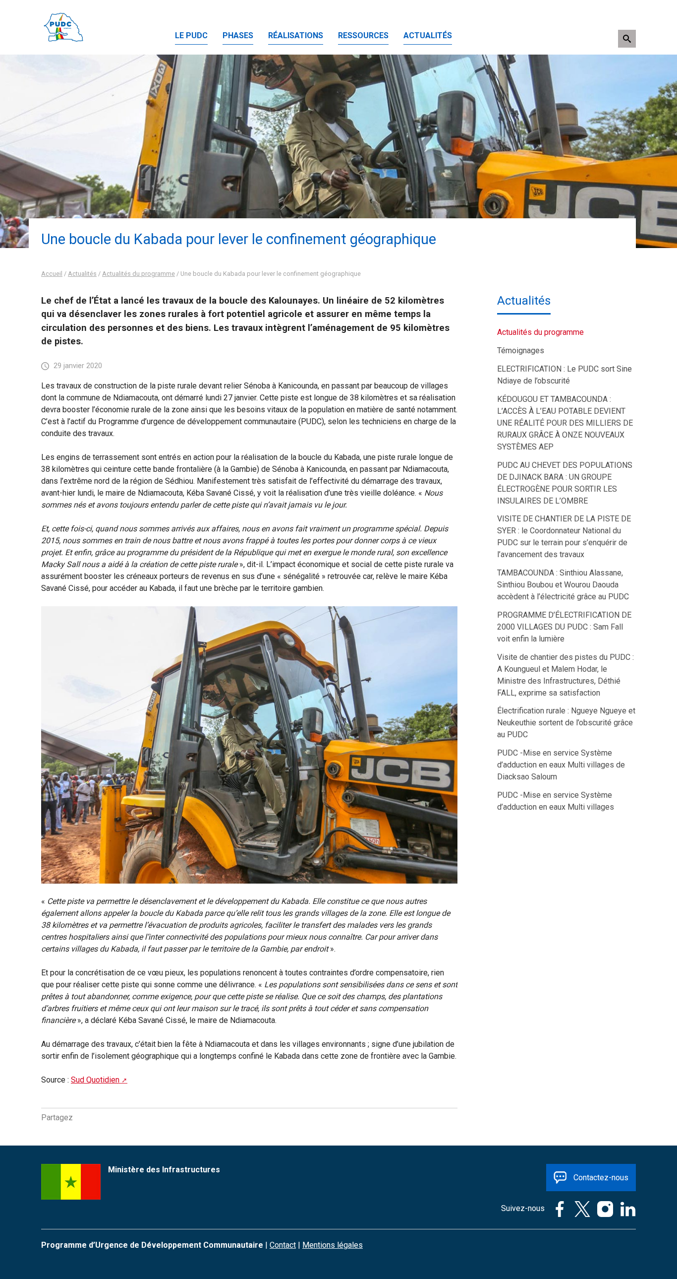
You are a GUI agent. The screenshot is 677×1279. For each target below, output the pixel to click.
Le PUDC (191, 35)
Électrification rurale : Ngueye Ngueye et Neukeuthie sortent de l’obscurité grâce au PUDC (566, 722)
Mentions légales (332, 1245)
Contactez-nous (600, 1177)
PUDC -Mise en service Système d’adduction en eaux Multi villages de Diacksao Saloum (561, 764)
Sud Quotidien (95, 1080)
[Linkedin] (625, 1208)
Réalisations (295, 35)
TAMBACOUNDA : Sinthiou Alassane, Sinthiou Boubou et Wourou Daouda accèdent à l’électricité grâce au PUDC (563, 584)
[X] (579, 1208)
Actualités (427, 35)
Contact (283, 1245)
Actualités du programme (138, 273)
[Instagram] (602, 1208)
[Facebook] (557, 1208)
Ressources (363, 35)
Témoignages (520, 350)
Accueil (51, 273)
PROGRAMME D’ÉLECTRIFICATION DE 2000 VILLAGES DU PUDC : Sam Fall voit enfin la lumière (564, 626)
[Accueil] (63, 12)
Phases (238, 35)
